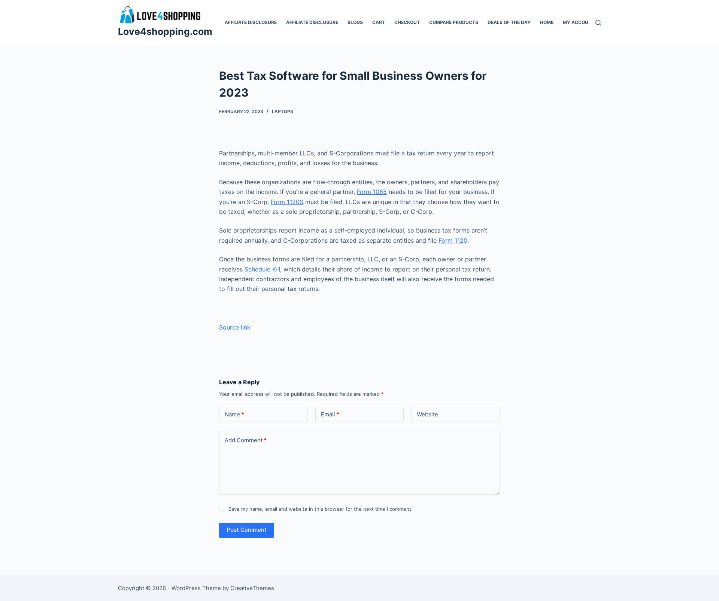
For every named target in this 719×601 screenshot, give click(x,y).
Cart (378, 22)
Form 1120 (453, 240)
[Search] (598, 22)
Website (427, 414)
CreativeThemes (252, 588)
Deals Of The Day (509, 22)
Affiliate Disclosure (251, 22)
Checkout (407, 22)
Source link (235, 327)
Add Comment (246, 440)
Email (330, 414)
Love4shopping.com (165, 31)
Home (546, 22)
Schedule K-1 (262, 269)
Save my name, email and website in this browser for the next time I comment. (320, 509)
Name (234, 414)
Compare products (453, 22)
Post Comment (247, 529)
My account (579, 22)
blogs (355, 22)
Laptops (282, 111)
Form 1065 (372, 191)
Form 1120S (287, 202)
